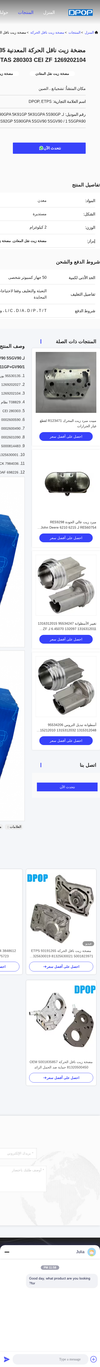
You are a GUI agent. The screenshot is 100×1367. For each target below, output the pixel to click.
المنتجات (25, 12)
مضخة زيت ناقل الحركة (47, 32)
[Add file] (93, 1359)
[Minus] (7, 1252)
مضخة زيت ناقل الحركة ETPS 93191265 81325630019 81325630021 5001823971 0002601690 (61, 954)
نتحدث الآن (52, 148)
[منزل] (80, 12)
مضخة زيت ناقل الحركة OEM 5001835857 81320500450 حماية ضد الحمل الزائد (61, 1064)
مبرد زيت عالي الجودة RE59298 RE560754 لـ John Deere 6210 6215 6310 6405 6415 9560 (68, 527)
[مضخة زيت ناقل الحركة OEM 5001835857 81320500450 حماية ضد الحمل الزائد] (61, 1020)
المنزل (49, 12)
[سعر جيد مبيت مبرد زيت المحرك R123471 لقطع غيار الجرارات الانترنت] (66, 382)
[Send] (7, 1359)
